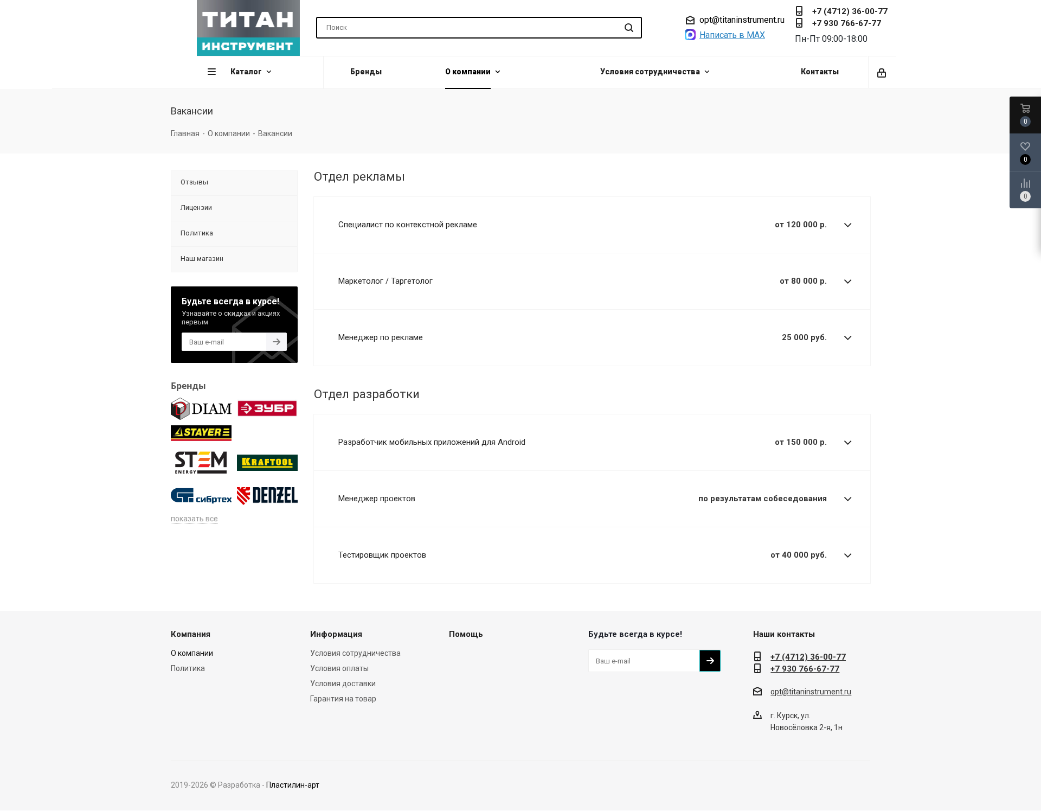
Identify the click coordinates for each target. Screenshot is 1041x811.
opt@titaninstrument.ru (742, 20)
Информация (336, 634)
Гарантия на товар (343, 698)
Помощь (466, 634)
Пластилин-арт (292, 785)
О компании (192, 653)
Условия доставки (343, 683)
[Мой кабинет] (882, 72)
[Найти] (629, 28)
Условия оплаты (339, 668)
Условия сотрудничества (355, 653)
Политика (188, 668)
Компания (190, 634)
